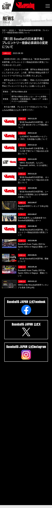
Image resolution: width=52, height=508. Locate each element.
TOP (3, 30)
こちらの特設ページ (10, 110)
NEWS (11, 30)
